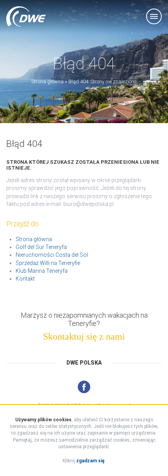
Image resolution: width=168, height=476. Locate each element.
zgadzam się (90, 460)
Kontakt (25, 279)
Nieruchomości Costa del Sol (52, 255)
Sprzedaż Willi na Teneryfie (48, 263)
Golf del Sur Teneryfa (41, 247)
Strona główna (48, 81)
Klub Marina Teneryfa (42, 271)
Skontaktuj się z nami (84, 336)
